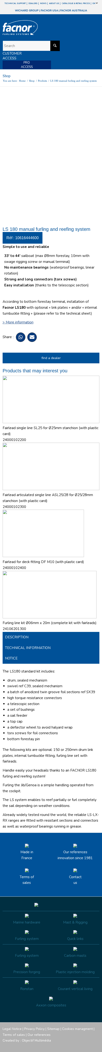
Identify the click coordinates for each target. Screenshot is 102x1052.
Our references (39, 1035)
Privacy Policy (34, 1029)
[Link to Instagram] (74, 1046)
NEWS (43, 3)
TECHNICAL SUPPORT (15, 3)
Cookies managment (77, 1029)
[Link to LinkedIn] (95, 1046)
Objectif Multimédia (36, 1040)
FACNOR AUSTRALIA (73, 10)
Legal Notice (12, 1029)
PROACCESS (27, 65)
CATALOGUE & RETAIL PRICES (76, 3)
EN (94, 3)
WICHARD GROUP (27, 10)
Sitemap (53, 1029)
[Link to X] (88, 1046)
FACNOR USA (49, 10)
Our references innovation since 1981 (75, 855)
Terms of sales (27, 880)
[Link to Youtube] (81, 1046)
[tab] (51, 637)
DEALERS (32, 3)
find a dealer (51, 358)
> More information (18, 322)
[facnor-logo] (36, 27)
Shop (6, 76)
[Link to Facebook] (67, 1046)
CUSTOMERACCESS (12, 56)
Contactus (75, 880)
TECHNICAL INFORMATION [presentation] (28, 647)
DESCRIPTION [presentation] (16, 637)
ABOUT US (54, 3)
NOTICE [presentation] (11, 658)
